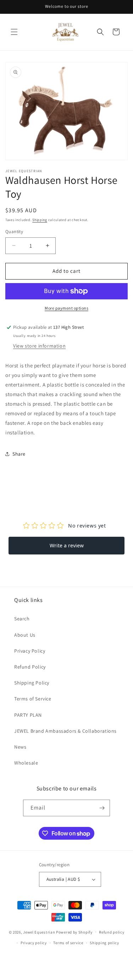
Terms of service (68, 942)
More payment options (66, 308)
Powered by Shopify (74, 931)
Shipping (39, 220)
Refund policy (111, 932)
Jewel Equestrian (39, 931)
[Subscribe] (102, 808)
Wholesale (26, 763)
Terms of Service (32, 698)
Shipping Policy (31, 683)
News (20, 747)
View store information (39, 346)
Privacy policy (34, 942)
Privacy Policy (29, 651)
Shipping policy (104, 942)
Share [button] (19, 454)
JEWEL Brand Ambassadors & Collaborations (65, 731)
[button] (14, 32)
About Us (24, 635)
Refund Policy (30, 667)
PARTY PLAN (28, 715)
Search (22, 618)
